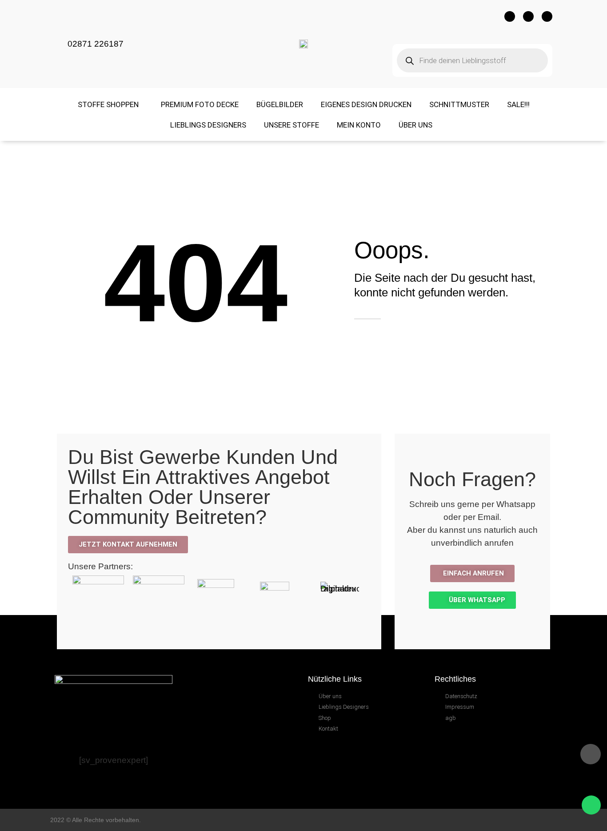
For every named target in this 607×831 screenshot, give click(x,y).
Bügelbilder (279, 104)
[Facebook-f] (509, 16)
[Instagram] (528, 16)
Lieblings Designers (208, 124)
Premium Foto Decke (200, 104)
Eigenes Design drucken (366, 104)
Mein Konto (359, 124)
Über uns (415, 124)
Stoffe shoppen (108, 104)
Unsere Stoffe (291, 124)
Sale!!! (518, 104)
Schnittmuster (459, 104)
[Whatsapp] (547, 16)
